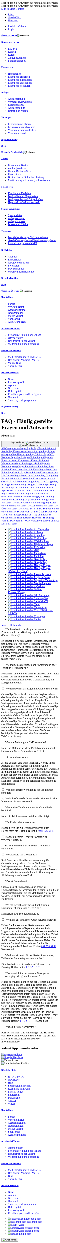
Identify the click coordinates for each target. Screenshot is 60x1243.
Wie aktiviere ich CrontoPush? (21, 854)
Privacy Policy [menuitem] (15, 1091)
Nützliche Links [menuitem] (8, 1070)
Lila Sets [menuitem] (12, 48)
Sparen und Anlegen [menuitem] (10, 209)
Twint (4, 514)
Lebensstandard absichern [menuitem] (21, 127)
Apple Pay (32, 448)
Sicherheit (44, 460)
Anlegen (21, 448)
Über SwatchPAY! (48, 511)
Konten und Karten (28, 460)
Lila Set (54, 520)
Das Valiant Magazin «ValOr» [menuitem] (24, 360)
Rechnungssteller (46, 499)
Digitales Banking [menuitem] (9, 139)
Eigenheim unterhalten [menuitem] (20, 82)
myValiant (7, 496)
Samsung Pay (26, 493)
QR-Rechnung (46, 496)
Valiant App (14, 514)
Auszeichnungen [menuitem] (17, 321)
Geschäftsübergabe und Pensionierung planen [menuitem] (32, 240)
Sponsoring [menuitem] (14, 318)
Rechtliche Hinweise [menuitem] (19, 1088)
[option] (28, 529)
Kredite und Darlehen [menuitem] (19, 193)
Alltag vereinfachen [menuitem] (18, 262)
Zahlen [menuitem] (4, 158)
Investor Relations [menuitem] (9, 372)
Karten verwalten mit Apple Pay (30, 451)
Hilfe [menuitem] (10, 1082)
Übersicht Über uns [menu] (10, 291)
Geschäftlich (14, 17)
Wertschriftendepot (11, 463)
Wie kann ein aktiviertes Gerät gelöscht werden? (30, 919)
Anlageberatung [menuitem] (16, 98)
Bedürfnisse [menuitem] (6, 250)
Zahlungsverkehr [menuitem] (17, 57)
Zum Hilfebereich (11, 625)
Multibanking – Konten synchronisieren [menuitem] (29, 180)
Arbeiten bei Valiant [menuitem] (10, 328)
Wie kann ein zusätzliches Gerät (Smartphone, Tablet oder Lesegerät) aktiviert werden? (27, 957)
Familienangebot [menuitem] (17, 60)
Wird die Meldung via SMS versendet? (25, 742)
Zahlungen (28, 463)
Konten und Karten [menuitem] (10, 42)
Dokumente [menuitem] (14, 1097)
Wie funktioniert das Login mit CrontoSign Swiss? (31, 688)
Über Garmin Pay (36, 475)
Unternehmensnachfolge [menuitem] (21, 271)
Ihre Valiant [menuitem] (7, 297)
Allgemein (47, 457)
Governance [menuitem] (14, 388)
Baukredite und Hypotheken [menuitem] (23, 196)
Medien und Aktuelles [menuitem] (11, 350)
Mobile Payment (15, 490)
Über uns (13, 20)
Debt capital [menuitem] (14, 391)
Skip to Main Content (12, 8)
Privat (11, 14)
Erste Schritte (33, 472)
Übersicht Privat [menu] (9, 35)
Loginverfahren (18, 442)
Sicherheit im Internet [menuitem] (19, 1085)
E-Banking (36, 457)
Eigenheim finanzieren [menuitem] (20, 79)
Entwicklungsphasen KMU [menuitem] (22, 243)
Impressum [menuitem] (14, 1094)
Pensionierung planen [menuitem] (19, 124)
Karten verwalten (19, 469)
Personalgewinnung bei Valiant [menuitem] (24, 334)
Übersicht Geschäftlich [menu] (12, 152)
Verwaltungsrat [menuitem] (16, 306)
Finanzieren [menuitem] (7, 67)
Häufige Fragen (9, 484)
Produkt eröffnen (17, 26)
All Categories (9, 448)
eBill (36, 463)
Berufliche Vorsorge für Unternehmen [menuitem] (28, 237)
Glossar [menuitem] (12, 1100)
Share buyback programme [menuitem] (22, 400)
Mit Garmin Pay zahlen (13, 475)
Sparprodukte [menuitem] (15, 215)
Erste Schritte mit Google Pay (17, 478)
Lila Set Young (9, 523)
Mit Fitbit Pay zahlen (40, 469)
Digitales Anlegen (20, 457)
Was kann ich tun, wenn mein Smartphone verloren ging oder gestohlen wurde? (25, 975)
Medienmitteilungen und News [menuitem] (24, 357)
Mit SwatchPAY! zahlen (25, 511)
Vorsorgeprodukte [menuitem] (17, 133)
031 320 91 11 (46, 830)
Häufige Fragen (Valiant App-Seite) (37, 484)
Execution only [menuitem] (16, 104)
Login (11, 29)
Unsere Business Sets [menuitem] (19, 171)
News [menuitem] (11, 379)
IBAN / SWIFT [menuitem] (16, 1076)
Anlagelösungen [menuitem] (16, 218)
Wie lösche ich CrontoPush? (20, 822)
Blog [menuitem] (3, 146)
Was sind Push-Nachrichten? (20, 1026)
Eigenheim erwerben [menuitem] (19, 76)
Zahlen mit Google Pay (27, 481)
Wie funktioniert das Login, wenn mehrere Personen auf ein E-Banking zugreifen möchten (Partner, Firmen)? (26, 632)
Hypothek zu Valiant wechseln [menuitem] (24, 202)
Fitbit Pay (43, 466)
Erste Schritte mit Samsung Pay (33, 502)
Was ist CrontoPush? (16, 881)
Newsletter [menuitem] (13, 1079)
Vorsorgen (36, 520)
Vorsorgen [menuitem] (6, 117)
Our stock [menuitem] (13, 397)
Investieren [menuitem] (14, 265)
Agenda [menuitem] (12, 385)
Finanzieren (31, 466)
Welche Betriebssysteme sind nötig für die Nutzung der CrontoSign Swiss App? (25, 906)
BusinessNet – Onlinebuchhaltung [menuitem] (26, 177)
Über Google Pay (49, 481)
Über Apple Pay (26, 454)
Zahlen (46, 520)
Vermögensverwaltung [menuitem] (20, 101)
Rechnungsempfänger (13, 466)
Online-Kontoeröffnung (25, 496)
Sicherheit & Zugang (43, 517)
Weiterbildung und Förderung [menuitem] (23, 343)
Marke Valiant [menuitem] (15, 315)
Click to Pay (41, 454)
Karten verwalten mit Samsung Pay (29, 504)
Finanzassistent (9, 460)
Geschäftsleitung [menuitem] (17, 309)
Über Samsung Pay (11, 508)
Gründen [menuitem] (12, 256)
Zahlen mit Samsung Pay (44, 505)
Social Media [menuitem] (15, 366)
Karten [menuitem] (11, 54)
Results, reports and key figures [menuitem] (24, 394)
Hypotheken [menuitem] (14, 73)
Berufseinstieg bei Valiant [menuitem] (21, 340)
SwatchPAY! (41, 493)
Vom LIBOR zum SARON (16, 520)
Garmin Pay (19, 472)
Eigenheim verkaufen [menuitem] (19, 85)
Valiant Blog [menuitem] (14, 363)
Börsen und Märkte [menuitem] (18, 110)
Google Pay (52, 475)
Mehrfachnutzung (22, 517)
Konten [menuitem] (12, 51)
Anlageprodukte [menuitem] (16, 107)
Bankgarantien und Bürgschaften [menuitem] (25, 199)
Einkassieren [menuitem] (14, 174)
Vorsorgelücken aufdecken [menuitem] (22, 130)
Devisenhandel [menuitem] (16, 268)
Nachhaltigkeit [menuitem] (15, 312)
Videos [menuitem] (11, 1103)
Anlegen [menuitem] (5, 92)
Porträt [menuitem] (11, 303)
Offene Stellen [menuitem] (15, 337)
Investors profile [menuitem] (16, 382)
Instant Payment (10, 487)
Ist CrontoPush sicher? (17, 757)
